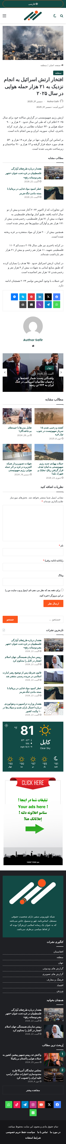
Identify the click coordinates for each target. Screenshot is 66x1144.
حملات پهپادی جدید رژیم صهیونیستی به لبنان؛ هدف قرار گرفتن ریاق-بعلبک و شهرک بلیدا (50, 468)
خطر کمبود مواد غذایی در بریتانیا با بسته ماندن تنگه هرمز (24, 690)
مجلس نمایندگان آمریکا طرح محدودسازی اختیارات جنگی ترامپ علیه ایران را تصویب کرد (23, 1074)
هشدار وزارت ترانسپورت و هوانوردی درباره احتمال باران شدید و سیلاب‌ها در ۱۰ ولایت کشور (22, 707)
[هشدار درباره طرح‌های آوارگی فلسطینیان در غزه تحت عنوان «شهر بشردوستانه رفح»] (53, 172)
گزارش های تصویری (52, 974)
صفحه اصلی (55, 65)
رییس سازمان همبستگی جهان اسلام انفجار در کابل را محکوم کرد (23, 658)
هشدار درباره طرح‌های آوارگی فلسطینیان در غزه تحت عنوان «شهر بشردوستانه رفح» (23, 173)
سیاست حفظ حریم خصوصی (20, 1132)
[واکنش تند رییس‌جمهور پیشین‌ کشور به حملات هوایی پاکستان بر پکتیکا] (53, 1059)
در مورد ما (55, 1132)
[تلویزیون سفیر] (33, 15)
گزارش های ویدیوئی (53, 968)
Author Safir (53, 101)
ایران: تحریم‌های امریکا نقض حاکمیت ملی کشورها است (37, 381)
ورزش (60, 990)
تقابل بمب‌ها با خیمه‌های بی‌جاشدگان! (20, 429)
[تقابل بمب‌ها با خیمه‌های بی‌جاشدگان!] (17, 416)
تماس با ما (42, 1132)
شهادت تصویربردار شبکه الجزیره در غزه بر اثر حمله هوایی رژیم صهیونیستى (18, 467)
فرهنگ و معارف (55, 979)
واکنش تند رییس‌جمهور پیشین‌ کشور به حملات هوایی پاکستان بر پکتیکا (22, 1056)
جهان (60, 962)
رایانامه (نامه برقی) (53, 560)
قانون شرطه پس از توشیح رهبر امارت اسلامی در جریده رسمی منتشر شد (22, 674)
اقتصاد (60, 985)
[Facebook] (56, 296)
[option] (33, 372)
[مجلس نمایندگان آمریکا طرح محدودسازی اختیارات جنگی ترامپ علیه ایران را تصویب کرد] (53, 1075)
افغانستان (58, 951)
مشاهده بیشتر (33, 1090)
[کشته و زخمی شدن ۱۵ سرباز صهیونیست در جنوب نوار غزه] (49, 416)
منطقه (43, 65)
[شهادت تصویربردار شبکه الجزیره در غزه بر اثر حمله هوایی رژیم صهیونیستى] (17, 452)
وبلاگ (60, 575)
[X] (48, 296)
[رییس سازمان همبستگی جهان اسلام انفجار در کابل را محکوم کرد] (53, 661)
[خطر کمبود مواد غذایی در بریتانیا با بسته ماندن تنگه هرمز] (53, 193)
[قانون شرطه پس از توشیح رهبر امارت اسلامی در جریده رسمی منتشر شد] (53, 677)
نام (61, 545)
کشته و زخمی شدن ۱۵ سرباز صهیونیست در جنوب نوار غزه (49, 431)
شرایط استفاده (33, 1137)
